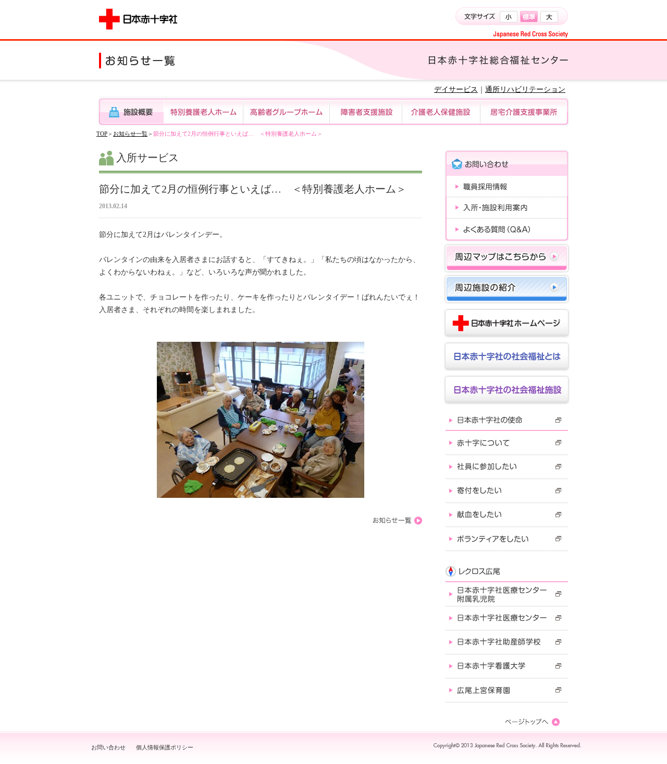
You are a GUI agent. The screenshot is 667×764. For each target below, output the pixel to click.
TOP (101, 134)
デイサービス (456, 89)
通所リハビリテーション (525, 89)
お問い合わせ (108, 747)
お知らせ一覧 (130, 134)
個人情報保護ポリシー (164, 747)
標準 (529, 16)
